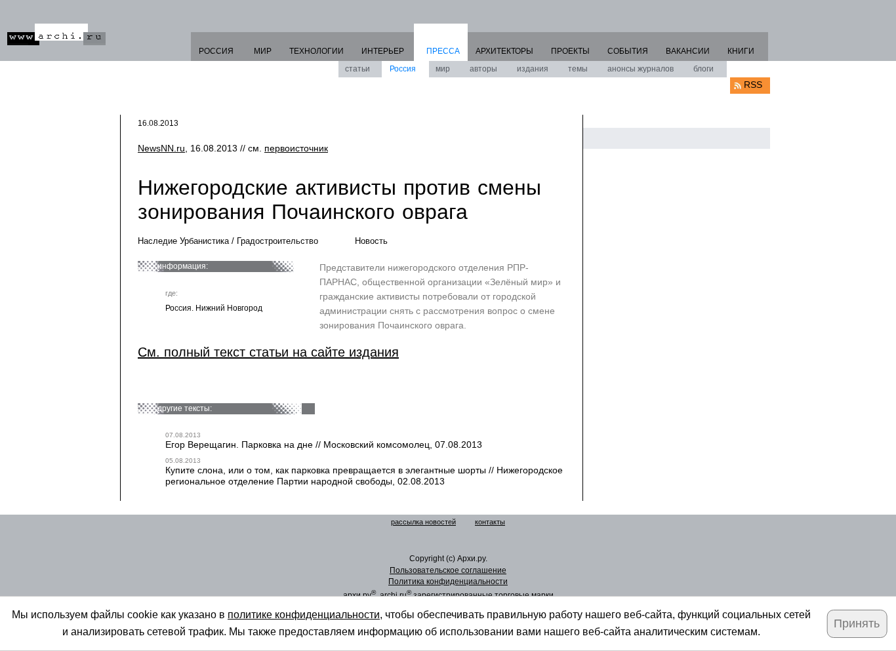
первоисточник (296, 148)
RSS (753, 84)
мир (443, 68)
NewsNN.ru (161, 148)
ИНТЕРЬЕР (382, 51)
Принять (857, 623)
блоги (703, 68)
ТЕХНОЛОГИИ (316, 51)
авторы (483, 68)
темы (578, 68)
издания (532, 68)
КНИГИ (740, 51)
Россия (403, 68)
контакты (490, 522)
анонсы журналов (640, 68)
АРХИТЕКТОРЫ (504, 51)
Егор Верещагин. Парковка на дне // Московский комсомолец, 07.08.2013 (323, 444)
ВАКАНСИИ (688, 51)
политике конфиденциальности (304, 614)
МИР (263, 51)
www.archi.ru (56, 34)
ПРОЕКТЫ (570, 51)
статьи (357, 68)
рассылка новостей (423, 522)
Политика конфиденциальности (448, 581)
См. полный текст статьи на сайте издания (268, 352)
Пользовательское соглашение (448, 570)
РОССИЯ (216, 51)
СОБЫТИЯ (627, 51)
